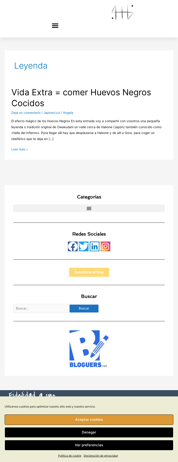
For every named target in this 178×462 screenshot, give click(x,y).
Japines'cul (52, 113)
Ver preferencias (89, 445)
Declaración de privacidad (101, 455)
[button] (55, 25)
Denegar (89, 432)
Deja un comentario (26, 113)
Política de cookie (69, 455)
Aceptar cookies (89, 419)
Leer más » (19, 149)
